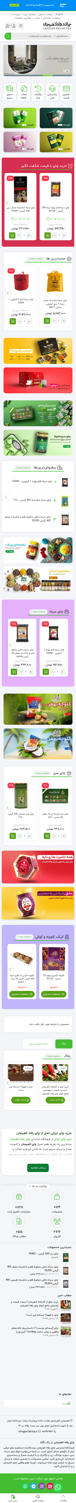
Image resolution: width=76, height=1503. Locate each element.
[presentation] (7, 203)
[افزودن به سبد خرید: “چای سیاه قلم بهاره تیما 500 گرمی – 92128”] (47, 235)
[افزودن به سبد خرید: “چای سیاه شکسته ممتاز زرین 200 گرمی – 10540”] (12, 235)
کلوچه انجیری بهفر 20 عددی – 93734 (53, 977)
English (59, 14)
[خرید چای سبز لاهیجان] (20, 118)
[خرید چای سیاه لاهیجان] (56, 118)
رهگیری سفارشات (22, 18)
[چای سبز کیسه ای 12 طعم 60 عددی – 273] (55, 796)
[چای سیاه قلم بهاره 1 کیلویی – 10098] (65, 482)
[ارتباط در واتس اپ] (58, 1487)
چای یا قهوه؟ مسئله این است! (21, 1088)
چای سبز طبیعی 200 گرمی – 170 (21, 815)
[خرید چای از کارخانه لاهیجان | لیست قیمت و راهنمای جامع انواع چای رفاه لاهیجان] (55, 1073)
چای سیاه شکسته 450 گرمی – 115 (32, 500)
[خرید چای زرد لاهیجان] (56, 142)
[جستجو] (7, 36)
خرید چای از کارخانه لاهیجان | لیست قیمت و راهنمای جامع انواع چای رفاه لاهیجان (55, 1088)
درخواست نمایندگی (52, 18)
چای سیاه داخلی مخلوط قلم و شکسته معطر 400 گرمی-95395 (22, 651)
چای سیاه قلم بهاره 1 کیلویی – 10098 (32, 481)
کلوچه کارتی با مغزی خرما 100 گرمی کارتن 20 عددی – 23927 (22, 977)
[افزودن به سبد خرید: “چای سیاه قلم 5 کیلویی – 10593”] (13, 321)
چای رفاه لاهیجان (20, 1139)
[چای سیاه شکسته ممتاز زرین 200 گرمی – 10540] (20, 189)
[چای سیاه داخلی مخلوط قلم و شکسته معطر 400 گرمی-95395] (65, 519)
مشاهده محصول (52, 994)
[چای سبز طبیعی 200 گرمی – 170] (21, 796)
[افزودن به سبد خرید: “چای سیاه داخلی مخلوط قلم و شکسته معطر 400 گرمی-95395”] (14, 672)
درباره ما (17, 14)
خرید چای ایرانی (63, 1139)
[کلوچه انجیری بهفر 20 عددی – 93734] (53, 958)
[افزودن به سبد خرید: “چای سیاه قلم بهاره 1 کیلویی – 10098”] (46, 672)
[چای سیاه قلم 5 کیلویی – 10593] (21, 281)
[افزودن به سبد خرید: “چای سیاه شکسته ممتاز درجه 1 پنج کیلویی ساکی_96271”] (47, 321)
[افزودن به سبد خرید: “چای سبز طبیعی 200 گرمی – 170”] (13, 836)
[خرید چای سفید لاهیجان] (20, 142)
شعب (37, 18)
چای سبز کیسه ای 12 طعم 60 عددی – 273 (55, 815)
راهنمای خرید (29, 14)
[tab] (63, 1043)
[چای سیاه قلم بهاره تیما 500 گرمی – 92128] (55, 189)
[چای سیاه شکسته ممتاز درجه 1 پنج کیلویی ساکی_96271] (55, 281)
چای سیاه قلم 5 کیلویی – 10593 (21, 301)
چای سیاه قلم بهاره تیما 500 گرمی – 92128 (55, 209)
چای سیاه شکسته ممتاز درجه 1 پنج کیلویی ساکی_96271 (55, 302)
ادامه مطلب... (54, 1100)
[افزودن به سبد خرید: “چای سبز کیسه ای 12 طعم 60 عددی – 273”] (47, 836)
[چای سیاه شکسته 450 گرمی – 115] (65, 501)
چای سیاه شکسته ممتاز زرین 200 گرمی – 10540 (20, 209)
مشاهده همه (36, 258)
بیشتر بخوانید (38, 1167)
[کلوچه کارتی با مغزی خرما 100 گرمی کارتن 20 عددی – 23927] (22, 958)
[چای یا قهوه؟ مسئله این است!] (21, 1073)
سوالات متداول (46, 14)
